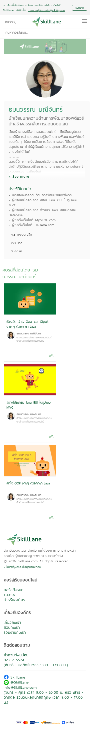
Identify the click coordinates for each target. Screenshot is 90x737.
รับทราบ (80, 7)
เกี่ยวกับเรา (12, 622)
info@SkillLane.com (20, 687)
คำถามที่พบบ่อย (16, 655)
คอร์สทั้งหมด (14, 590)
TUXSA (9, 595)
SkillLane (17, 677)
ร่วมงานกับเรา (15, 632)
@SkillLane (19, 682)
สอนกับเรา (12, 627)
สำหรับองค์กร (14, 600)
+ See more (19, 176)
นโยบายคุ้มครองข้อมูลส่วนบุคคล (22, 567)
